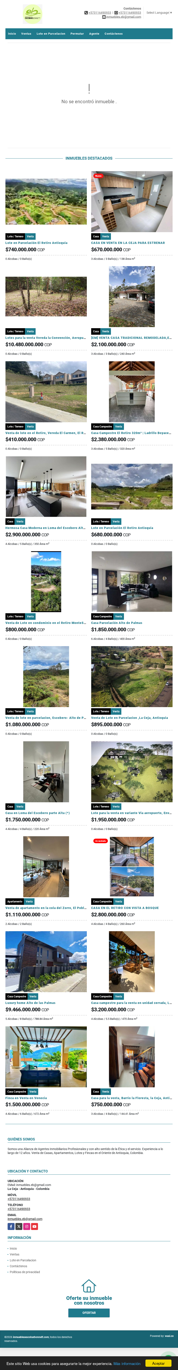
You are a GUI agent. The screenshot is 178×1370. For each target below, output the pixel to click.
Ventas (26, 33)
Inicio (12, 33)
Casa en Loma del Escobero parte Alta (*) (37, 813)
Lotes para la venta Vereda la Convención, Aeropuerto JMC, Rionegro (59, 338)
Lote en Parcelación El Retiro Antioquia (36, 243)
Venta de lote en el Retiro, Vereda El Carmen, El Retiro (48, 433)
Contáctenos (114, 33)
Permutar (77, 33)
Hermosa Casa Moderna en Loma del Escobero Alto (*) (47, 528)
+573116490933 (100, 12)
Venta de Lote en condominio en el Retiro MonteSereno (49, 623)
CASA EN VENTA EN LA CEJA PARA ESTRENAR (128, 243)
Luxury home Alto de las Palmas (30, 1003)
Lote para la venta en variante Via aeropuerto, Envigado (134, 813)
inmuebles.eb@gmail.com (25, 1219)
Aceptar (158, 1363)
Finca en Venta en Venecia (26, 1098)
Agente (94, 33)
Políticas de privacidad (25, 1272)
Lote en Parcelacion (51, 33)
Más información (127, 1363)
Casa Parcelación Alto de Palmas (116, 623)
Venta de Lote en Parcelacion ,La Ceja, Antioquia (129, 718)
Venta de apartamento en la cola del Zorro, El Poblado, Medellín (55, 908)
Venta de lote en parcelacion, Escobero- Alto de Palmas (49, 718)
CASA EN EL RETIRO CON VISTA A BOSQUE (125, 908)
